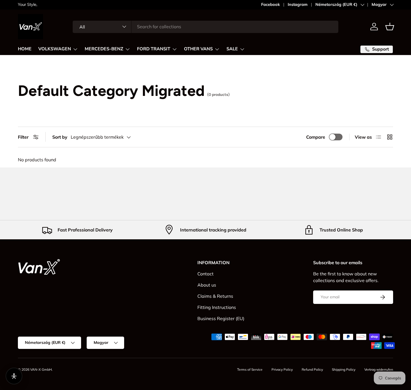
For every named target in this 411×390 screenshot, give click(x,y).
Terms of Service (250, 369)
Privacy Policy (282, 369)
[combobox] (206, 26)
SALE (232, 49)
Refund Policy (312, 369)
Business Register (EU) (220, 318)
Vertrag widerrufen (378, 369)
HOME (25, 49)
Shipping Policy (343, 369)
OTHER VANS (198, 49)
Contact (205, 273)
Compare (315, 137)
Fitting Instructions (216, 307)
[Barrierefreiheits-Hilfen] (14, 376)
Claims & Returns (215, 296)
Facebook (270, 4)
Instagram (298, 4)
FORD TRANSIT (153, 49)
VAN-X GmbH (41, 369)
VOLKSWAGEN (54, 49)
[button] (390, 26)
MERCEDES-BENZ (104, 49)
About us (206, 285)
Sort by (59, 137)
